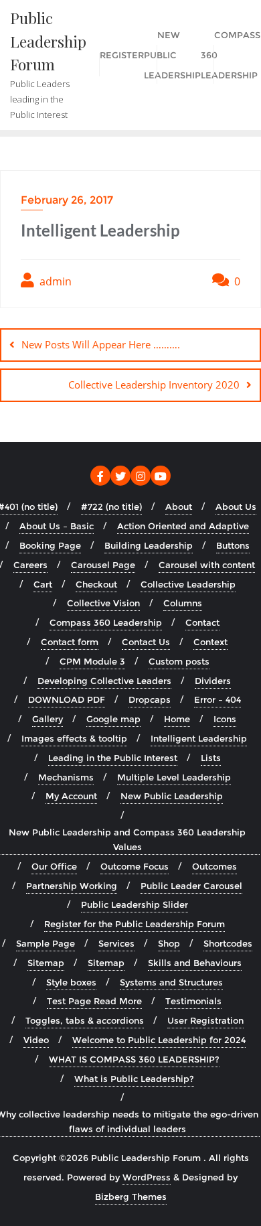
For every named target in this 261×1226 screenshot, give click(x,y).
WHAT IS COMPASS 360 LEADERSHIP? (134, 1059)
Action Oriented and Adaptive (183, 526)
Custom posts (179, 661)
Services (116, 943)
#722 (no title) (111, 506)
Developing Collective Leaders (104, 680)
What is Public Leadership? (134, 1078)
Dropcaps (149, 699)
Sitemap (45, 962)
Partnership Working (71, 885)
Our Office (54, 866)
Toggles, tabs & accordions (84, 1020)
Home (177, 718)
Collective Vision (103, 603)
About (178, 506)
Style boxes (71, 982)
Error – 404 (217, 699)
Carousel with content (207, 564)
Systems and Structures (171, 982)
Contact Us (146, 641)
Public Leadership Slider (134, 904)
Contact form (69, 641)
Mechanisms (66, 777)
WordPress (146, 1177)
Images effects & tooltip (74, 738)
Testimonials (193, 1001)
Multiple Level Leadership (174, 777)
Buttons (233, 545)
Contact (202, 622)
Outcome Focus (134, 866)
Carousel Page (103, 564)
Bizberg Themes (131, 1196)
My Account (71, 796)
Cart (42, 584)
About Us (235, 506)
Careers (30, 564)
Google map (113, 718)
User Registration (205, 1020)
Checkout (96, 584)
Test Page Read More (94, 1001)
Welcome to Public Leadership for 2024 (159, 1039)
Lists (211, 757)
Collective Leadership (188, 584)
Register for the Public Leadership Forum (134, 923)
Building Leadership (148, 545)
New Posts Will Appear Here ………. (100, 344)
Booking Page (50, 545)
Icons (224, 718)
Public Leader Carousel (191, 885)
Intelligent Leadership (199, 738)
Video (36, 1039)
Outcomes (214, 866)
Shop (169, 943)
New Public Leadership (171, 796)
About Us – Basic (56, 526)
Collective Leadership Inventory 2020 (154, 384)
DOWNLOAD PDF (66, 699)
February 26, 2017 (67, 200)
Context (210, 641)
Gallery (47, 718)
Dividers (213, 680)
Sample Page (45, 943)
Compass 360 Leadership (106, 622)
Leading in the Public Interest (112, 757)
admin (54, 281)
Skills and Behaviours (195, 962)
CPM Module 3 (92, 661)
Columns (182, 603)
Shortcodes (227, 943)
